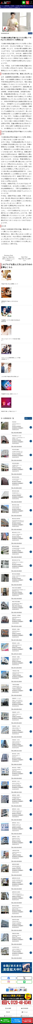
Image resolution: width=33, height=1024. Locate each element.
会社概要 (8, 1008)
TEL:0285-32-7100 (16, 792)
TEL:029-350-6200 (16, 723)
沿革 (8, 1012)
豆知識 (12, 5)
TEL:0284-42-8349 (16, 764)
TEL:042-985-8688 (16, 432)
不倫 (12, 43)
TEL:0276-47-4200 (16, 653)
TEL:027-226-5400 (16, 667)
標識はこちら (28, 418)
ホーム (1, 5)
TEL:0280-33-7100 (16, 750)
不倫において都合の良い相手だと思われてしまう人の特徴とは (8, 258)
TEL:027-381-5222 (16, 640)
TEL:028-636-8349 (16, 778)
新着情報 (7, 5)
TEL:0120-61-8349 (16, 681)
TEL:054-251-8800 (16, 806)
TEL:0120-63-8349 (16, 501)
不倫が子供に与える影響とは (24, 258)
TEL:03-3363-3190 (16, 488)
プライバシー (8, 1016)
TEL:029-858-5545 (16, 709)
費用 (6, 178)
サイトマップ (25, 1016)
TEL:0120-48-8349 (16, 446)
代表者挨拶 (25, 1008)
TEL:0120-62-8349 (16, 944)
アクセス (25, 1012)
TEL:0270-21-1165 (16, 626)
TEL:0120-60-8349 (16, 557)
